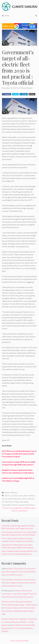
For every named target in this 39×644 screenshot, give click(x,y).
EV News (16, 502)
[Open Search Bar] (36, 15)
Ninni (4, 580)
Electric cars (18, 496)
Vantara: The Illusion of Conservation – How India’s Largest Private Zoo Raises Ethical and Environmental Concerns (19, 572)
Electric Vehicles (11, 492)
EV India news (7, 502)
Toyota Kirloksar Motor (26, 505)
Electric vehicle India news (12, 499)
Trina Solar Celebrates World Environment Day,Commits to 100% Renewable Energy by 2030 (18, 611)
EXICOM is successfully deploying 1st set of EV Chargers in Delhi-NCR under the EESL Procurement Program (19, 454)
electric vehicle (29, 496)
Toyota (14, 505)
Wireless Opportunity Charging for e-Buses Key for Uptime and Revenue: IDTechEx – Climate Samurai (19, 622)
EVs (21, 502)
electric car (9, 496)
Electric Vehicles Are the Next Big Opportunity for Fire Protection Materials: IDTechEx (18, 628)
